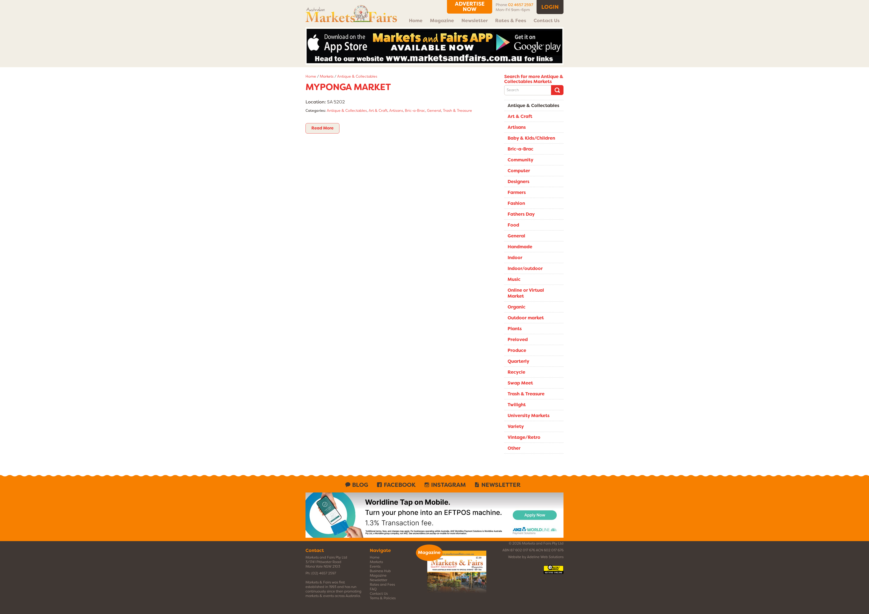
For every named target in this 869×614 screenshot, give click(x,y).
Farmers (517, 192)
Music (514, 279)
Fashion (516, 203)
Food (513, 225)
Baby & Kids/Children (531, 138)
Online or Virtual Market (526, 293)
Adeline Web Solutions (545, 557)
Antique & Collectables (357, 76)
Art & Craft (378, 110)
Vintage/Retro (524, 437)
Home (416, 20)
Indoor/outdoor (525, 268)
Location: (316, 102)
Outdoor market (526, 318)
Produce (517, 350)
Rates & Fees (510, 20)
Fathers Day (521, 214)
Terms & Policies (383, 598)
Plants (515, 329)
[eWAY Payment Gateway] (553, 571)
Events (375, 566)
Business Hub (380, 571)
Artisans (396, 110)
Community (520, 160)
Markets (327, 76)
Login (550, 7)
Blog (360, 485)
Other (514, 448)
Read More (322, 128)
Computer (519, 171)
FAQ (373, 589)
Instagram (448, 485)
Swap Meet (520, 383)
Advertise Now (470, 6)
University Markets (528, 415)
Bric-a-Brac (415, 110)
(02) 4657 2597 (323, 573)
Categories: (316, 110)
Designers (518, 181)
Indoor (515, 257)
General (434, 110)
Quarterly (518, 361)
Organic (516, 307)
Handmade (520, 247)
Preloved (518, 339)
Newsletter (474, 20)
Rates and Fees (382, 584)
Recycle (516, 372)
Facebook (399, 485)
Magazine (442, 20)
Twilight (517, 405)
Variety (516, 426)
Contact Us (547, 20)
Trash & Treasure (457, 110)
